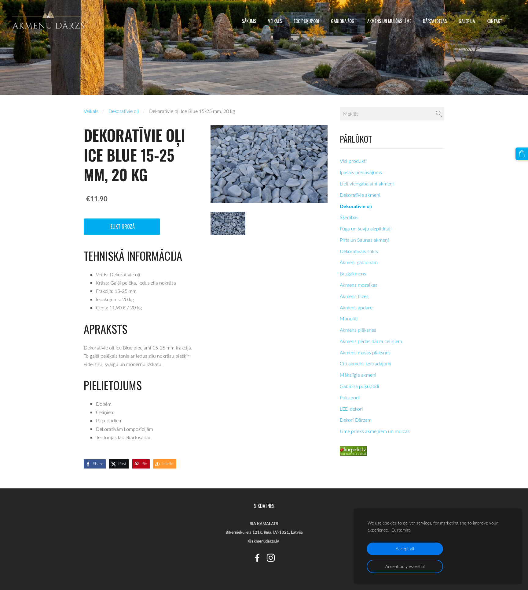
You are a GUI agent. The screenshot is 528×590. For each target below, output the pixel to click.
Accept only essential (405, 566)
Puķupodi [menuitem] (350, 397)
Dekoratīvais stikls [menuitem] (359, 251)
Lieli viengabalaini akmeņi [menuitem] (367, 183)
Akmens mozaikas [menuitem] (358, 285)
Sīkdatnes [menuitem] (264, 506)
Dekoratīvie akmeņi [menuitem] (360, 195)
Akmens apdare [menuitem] (356, 307)
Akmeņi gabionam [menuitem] (359, 262)
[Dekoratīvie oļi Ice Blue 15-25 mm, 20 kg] (228, 223)
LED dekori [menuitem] (351, 408)
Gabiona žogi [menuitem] (343, 20)
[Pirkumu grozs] (521, 154)
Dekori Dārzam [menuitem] (356, 419)
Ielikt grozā (122, 226)
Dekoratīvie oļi (123, 111)
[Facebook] (257, 557)
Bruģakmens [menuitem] (353, 273)
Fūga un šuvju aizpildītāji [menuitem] (366, 228)
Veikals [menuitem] (275, 20)
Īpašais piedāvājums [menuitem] (361, 172)
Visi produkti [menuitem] (353, 161)
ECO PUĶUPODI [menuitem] (306, 20)
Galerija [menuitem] (467, 20)
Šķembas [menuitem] (349, 217)
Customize (401, 530)
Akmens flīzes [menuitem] (354, 296)
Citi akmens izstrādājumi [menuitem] (365, 363)
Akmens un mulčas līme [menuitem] (389, 20)
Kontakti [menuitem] (495, 20)
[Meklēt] (439, 113)
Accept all (405, 548)
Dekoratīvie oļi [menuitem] (356, 206)
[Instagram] (271, 557)
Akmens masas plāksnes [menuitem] (365, 352)
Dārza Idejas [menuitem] (435, 20)
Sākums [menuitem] (249, 20)
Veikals (91, 111)
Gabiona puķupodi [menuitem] (359, 386)
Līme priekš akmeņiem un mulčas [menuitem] (375, 431)
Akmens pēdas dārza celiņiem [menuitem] (371, 341)
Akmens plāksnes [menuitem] (358, 330)
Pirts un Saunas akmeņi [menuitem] (364, 240)
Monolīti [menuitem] (349, 318)
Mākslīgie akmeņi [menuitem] (358, 375)
